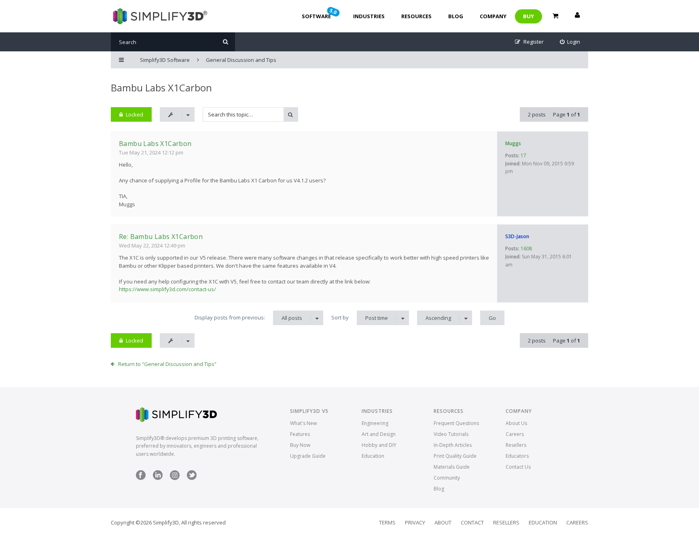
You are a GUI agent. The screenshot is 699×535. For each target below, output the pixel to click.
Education (373, 456)
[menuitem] (570, 41)
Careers (515, 434)
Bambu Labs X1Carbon (161, 87)
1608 (526, 248)
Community (447, 477)
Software (320, 13)
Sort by (359, 317)
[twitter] (192, 478)
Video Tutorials (451, 434)
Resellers (516, 445)
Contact (472, 522)
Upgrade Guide (308, 456)
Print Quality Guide (455, 456)
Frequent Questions (456, 423)
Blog (455, 16)
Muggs (513, 143)
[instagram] (175, 478)
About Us (516, 423)
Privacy (415, 522)
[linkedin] (158, 478)
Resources (416, 16)
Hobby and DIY (379, 445)
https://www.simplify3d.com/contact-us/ (167, 289)
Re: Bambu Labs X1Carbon (161, 236)
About (442, 522)
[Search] (225, 41)
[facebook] (141, 478)
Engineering (375, 423)
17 (523, 155)
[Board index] (159, 16)
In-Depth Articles (453, 445)
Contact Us (518, 466)
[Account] (577, 16)
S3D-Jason (517, 236)
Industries (369, 16)
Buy (528, 16)
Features (300, 434)
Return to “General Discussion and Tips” (167, 364)
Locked (134, 114)
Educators (517, 456)
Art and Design (379, 434)
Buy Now (300, 445)
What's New (303, 423)
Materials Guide (452, 466)
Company (493, 16)
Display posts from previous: (248, 317)
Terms (387, 522)
